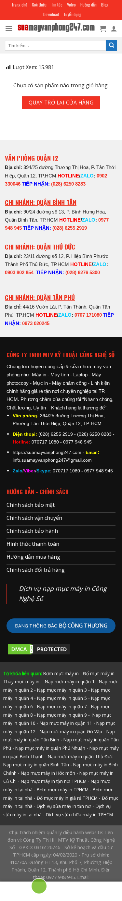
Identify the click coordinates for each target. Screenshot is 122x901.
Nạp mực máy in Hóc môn (48, 773)
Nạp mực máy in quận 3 (62, 690)
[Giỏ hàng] (103, 28)
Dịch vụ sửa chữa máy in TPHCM (79, 814)
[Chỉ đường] (61, 889)
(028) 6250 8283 (68, 184)
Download (51, 14)
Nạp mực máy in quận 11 (66, 723)
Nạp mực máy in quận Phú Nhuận (50, 748)
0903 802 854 (19, 272)
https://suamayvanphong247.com (47, 452)
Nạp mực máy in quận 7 (62, 706)
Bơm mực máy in (61, 673)
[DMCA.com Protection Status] (39, 648)
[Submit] (111, 45)
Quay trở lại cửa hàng (61, 102)
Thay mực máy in (21, 681)
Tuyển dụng (72, 14)
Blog (104, 5)
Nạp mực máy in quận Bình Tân (36, 764)
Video (71, 5)
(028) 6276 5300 (82, 272)
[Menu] (9, 28)
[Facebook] (105, 889)
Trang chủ (19, 5)
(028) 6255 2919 (69, 228)
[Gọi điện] (39, 887)
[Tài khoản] (114, 28)
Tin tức (56, 5)
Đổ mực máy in (99, 673)
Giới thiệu (39, 5)
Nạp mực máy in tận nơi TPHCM (54, 781)
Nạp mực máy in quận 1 (69, 681)
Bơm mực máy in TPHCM (62, 789)
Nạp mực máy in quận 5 (62, 698)
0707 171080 (88, 315)
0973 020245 (35, 323)
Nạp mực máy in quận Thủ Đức (80, 756)
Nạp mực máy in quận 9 (62, 715)
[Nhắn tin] (83, 889)
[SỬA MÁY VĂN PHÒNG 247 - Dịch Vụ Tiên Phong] (56, 28)
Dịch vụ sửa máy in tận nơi (64, 806)
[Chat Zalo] (17, 889)
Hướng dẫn (88, 5)
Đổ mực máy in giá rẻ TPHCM (67, 798)
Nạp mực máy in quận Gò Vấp (71, 731)
